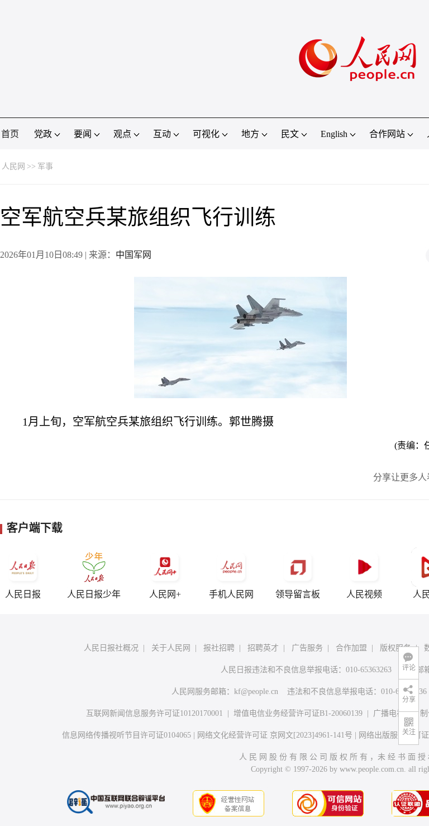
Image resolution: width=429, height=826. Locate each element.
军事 (45, 166)
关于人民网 (170, 648)
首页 (10, 134)
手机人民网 (231, 594)
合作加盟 (351, 648)
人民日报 (23, 594)
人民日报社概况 (111, 648)
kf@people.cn (256, 691)
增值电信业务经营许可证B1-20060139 (298, 713)
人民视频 (364, 594)
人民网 (13, 166)
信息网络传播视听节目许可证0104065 (126, 735)
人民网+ (165, 594)
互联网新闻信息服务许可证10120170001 (154, 713)
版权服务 (395, 648)
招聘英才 (263, 648)
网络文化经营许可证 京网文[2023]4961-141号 (274, 735)
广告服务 (307, 648)
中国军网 (133, 254)
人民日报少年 (94, 594)
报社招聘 (219, 648)
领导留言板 (297, 594)
